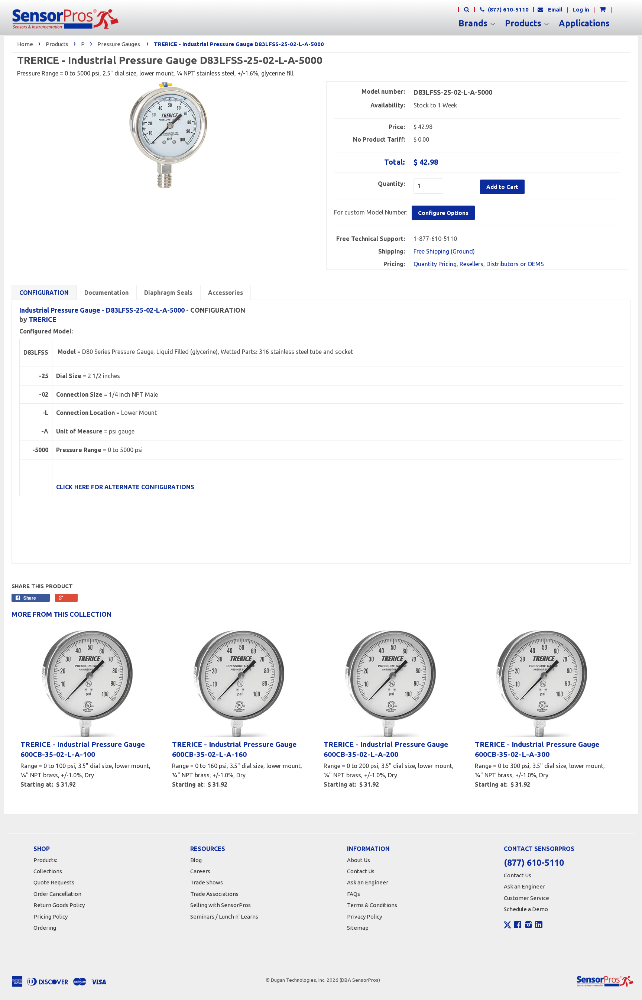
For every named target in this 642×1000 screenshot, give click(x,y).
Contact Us (360, 871)
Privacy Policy (364, 916)
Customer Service (526, 898)
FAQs (353, 894)
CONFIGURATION (44, 292)
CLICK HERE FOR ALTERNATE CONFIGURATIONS (125, 487)
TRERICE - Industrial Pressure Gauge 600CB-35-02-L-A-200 (386, 749)
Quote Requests (53, 882)
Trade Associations (214, 894)
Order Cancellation (57, 894)
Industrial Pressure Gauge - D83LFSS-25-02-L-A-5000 (102, 310)
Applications (584, 23)
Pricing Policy (50, 916)
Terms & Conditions (372, 905)
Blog (196, 860)
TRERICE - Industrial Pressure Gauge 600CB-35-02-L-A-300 (537, 749)
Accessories (225, 292)
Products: (45, 860)
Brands (474, 23)
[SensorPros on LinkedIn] (538, 926)
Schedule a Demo (526, 909)
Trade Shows (206, 882)
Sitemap (358, 928)
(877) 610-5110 (507, 9)
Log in (581, 9)
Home (25, 44)
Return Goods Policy (59, 905)
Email (555, 9)
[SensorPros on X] (507, 927)
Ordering (44, 928)
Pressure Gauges (118, 44)
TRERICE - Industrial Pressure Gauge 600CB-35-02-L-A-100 (82, 749)
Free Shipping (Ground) (444, 251)
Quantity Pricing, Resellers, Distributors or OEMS (479, 264)
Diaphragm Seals (168, 292)
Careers (200, 871)
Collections (47, 871)
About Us (358, 860)
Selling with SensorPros (220, 905)
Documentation (106, 292)
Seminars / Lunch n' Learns (224, 916)
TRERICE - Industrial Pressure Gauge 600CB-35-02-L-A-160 (234, 749)
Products (524, 23)
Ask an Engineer (367, 882)
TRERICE (42, 319)
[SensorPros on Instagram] (528, 926)
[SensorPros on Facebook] (518, 926)
